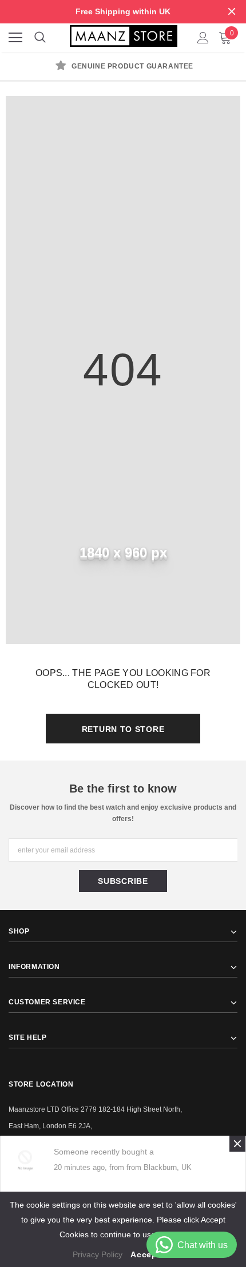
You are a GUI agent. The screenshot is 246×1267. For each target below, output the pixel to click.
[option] (123, 67)
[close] (231, 11)
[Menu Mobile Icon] (15, 38)
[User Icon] (203, 37)
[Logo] (123, 35)
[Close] (237, 1144)
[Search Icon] (40, 37)
